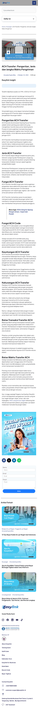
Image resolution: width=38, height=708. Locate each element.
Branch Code (6, 670)
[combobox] (19, 10)
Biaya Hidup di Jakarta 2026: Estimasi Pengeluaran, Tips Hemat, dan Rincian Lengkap (18, 599)
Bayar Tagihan (6, 674)
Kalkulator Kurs (7, 659)
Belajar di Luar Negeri (8, 529)
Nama (5, 467)
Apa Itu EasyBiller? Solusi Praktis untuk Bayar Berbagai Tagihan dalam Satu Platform (17, 566)
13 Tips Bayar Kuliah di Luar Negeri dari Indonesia (19, 535)
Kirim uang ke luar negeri (17, 400)
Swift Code (5, 651)
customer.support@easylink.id (16, 690)
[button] (33, 19)
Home (3, 26)
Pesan (5, 479)
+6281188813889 (11, 686)
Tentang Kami (6, 647)
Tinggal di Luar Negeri (21, 529)
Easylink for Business (9, 662)
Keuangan (9, 26)
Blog (3, 655)
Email (4, 473)
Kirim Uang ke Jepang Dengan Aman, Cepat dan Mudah (21, 212)
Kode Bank (5, 666)
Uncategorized (6, 595)
